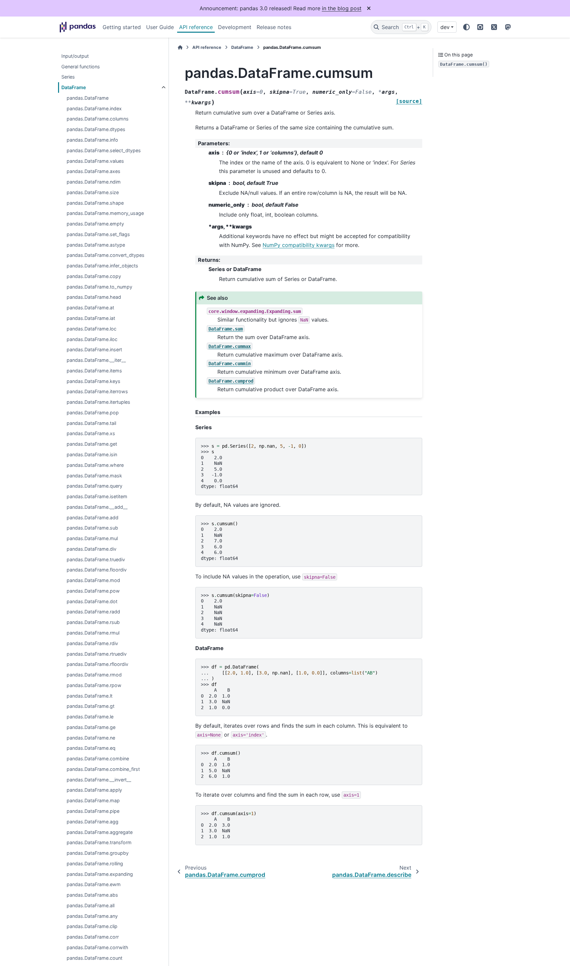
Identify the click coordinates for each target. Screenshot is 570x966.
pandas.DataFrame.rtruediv (97, 654)
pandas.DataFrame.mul (92, 538)
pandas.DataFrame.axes (93, 171)
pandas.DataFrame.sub (92, 528)
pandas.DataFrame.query (94, 486)
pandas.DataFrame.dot (92, 601)
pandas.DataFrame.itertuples (98, 402)
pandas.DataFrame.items (94, 370)
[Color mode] (466, 27)
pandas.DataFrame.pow (93, 591)
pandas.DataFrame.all (90, 905)
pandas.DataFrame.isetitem (97, 497)
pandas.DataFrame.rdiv (92, 643)
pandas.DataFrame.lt (89, 696)
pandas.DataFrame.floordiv (97, 570)
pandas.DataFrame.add (92, 517)
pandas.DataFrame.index (94, 108)
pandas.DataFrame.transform (99, 842)
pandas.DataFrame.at (90, 308)
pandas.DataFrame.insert (94, 350)
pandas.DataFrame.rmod (94, 675)
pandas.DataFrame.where (95, 465)
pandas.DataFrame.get (92, 444)
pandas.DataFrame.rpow (94, 685)
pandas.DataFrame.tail (91, 423)
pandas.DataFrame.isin (92, 454)
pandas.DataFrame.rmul (93, 633)
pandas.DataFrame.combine (98, 759)
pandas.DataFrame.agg (92, 821)
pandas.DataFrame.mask (94, 475)
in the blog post (342, 8)
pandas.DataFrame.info (92, 140)
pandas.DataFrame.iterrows (97, 392)
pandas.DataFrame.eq (91, 748)
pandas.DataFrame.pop (93, 412)
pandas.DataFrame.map (93, 801)
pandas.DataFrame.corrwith (97, 947)
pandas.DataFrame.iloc (92, 339)
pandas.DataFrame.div (91, 549)
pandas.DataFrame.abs (92, 895)
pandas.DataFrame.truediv (96, 559)
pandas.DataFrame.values (95, 161)
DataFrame (73, 87)
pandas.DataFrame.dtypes (96, 129)
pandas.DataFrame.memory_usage (105, 213)
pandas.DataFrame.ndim (94, 182)
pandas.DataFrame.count (94, 958)
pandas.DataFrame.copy (94, 276)
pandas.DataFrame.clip (92, 926)
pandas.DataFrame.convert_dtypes (105, 255)
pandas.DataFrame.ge (91, 727)
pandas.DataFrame (88, 98)
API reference (196, 27)
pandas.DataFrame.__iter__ (96, 360)
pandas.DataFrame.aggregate (100, 832)
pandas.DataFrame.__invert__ (99, 779)
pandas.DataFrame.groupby (98, 853)
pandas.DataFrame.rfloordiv (97, 664)
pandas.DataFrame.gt (90, 706)
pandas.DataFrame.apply (94, 790)
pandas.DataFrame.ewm (94, 884)
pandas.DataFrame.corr (93, 937)
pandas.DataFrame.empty (95, 224)
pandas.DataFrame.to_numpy (99, 287)
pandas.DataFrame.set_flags (98, 234)
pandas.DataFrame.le (90, 717)
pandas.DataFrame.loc (91, 328)
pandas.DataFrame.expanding (100, 874)
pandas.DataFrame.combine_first (103, 769)
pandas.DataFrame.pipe (93, 811)
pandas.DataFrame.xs (91, 433)
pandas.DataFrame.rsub (93, 622)
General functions (80, 66)
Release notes (274, 27)
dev (445, 27)
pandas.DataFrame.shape (95, 203)
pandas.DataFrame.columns (98, 119)
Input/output (75, 56)
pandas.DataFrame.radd (93, 612)
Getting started (122, 27)
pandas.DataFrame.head (94, 297)
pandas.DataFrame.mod (93, 580)
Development (234, 27)
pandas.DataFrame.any (92, 916)
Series (68, 77)
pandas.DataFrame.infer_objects (102, 266)
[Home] (180, 47)
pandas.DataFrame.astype (96, 245)
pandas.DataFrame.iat (91, 318)
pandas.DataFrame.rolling (95, 863)
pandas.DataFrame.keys (93, 381)
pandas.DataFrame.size (93, 192)
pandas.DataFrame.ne (91, 738)
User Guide (160, 27)
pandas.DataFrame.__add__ (97, 507)
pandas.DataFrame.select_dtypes (104, 150)
